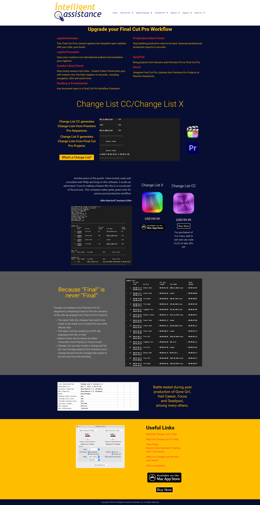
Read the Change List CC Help (162, 439)
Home (115, 13)
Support (186, 13)
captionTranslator (68, 52)
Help (174, 434)
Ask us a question (155, 465)
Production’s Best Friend (148, 38)
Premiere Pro (160, 13)
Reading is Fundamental (72, 83)
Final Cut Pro (125, 13)
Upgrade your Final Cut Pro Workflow (130, 29)
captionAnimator (67, 38)
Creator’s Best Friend (70, 66)
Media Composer (142, 13)
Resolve (174, 13)
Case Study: (152, 444)
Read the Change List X (158, 434)
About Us (198, 13)
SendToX (139, 57)
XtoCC (137, 67)
